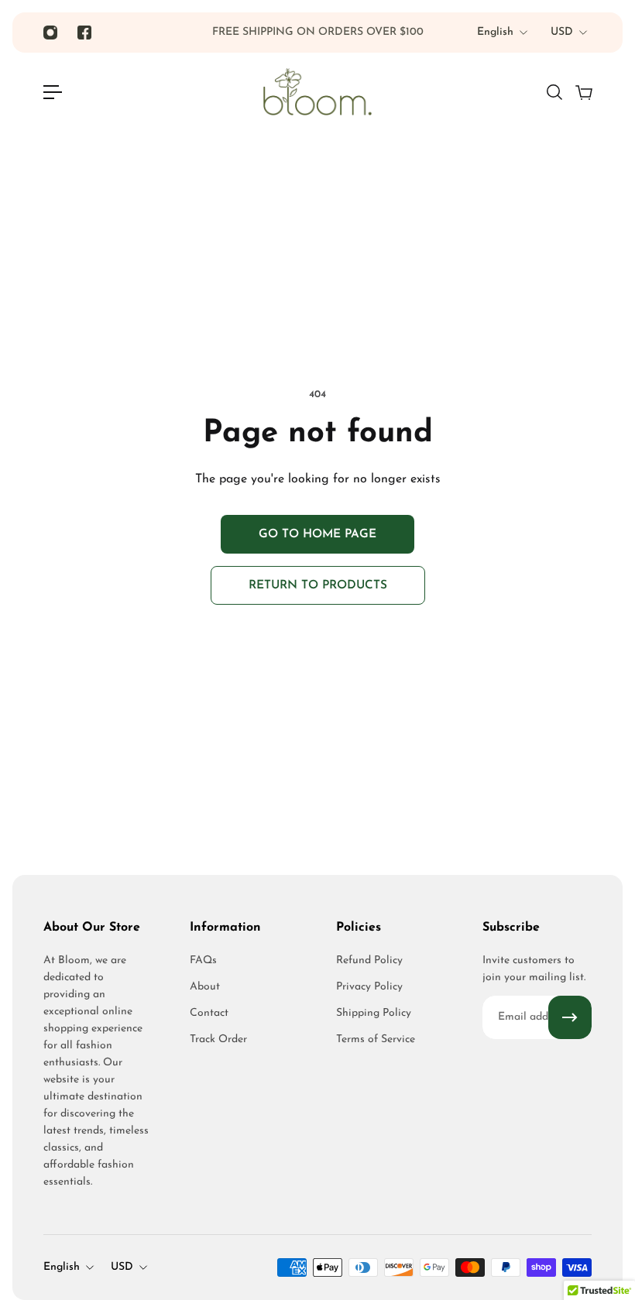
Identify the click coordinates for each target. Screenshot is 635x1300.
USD (562, 32)
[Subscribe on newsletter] (570, 1017)
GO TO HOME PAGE (317, 534)
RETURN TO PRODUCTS (318, 585)
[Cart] (583, 92)
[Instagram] (50, 32)
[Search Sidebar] (553, 92)
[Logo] (317, 92)
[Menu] (52, 92)
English (495, 32)
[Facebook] (84, 32)
